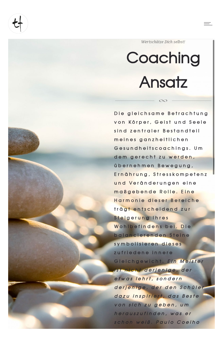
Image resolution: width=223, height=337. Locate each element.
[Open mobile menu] (209, 23)
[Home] (18, 31)
